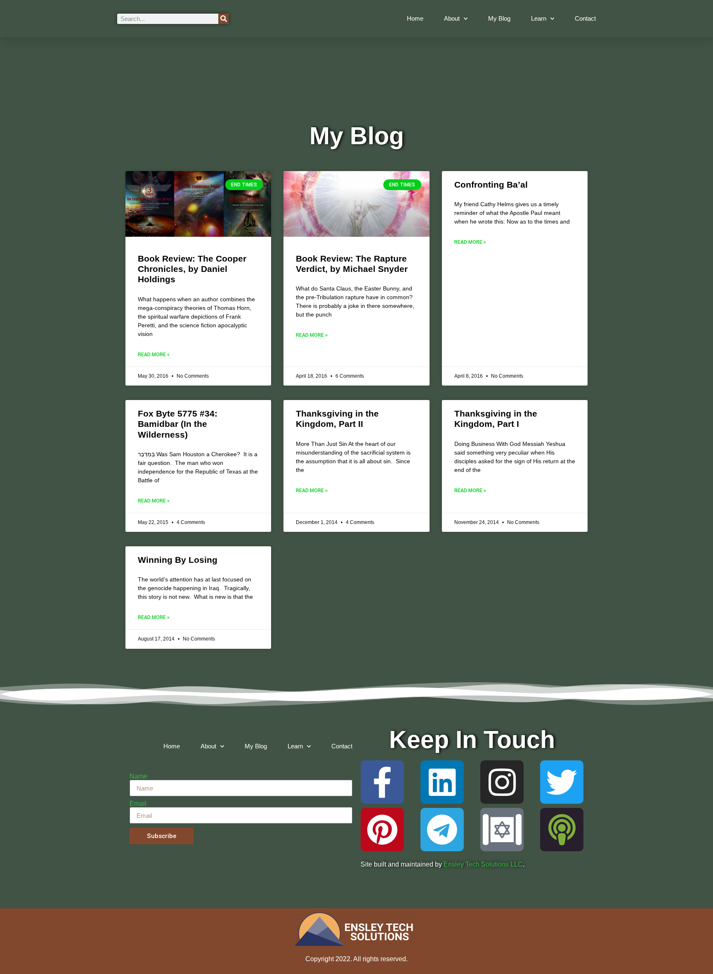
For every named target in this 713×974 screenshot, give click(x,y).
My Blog (499, 18)
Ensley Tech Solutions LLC (483, 864)
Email (138, 803)
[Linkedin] (442, 782)
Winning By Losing (177, 559)
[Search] (223, 19)
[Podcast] (561, 829)
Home (415, 18)
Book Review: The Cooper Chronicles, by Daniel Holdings (192, 269)
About (452, 18)
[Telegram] (442, 829)
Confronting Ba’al (491, 184)
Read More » (154, 354)
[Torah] (502, 829)
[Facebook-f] (382, 782)
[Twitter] (561, 782)
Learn (538, 18)
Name (138, 776)
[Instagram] (502, 782)
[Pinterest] (382, 829)
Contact (585, 18)
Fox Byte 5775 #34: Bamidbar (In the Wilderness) (177, 424)
